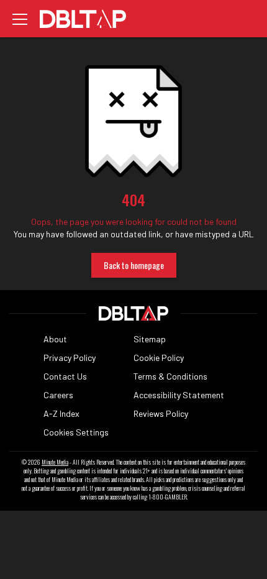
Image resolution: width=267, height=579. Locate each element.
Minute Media (55, 462)
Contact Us (65, 376)
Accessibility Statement (179, 395)
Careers (58, 395)
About (55, 339)
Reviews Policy (161, 413)
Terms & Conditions (170, 376)
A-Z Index (61, 413)
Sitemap (150, 339)
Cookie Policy (159, 357)
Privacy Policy (69, 357)
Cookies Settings (76, 432)
